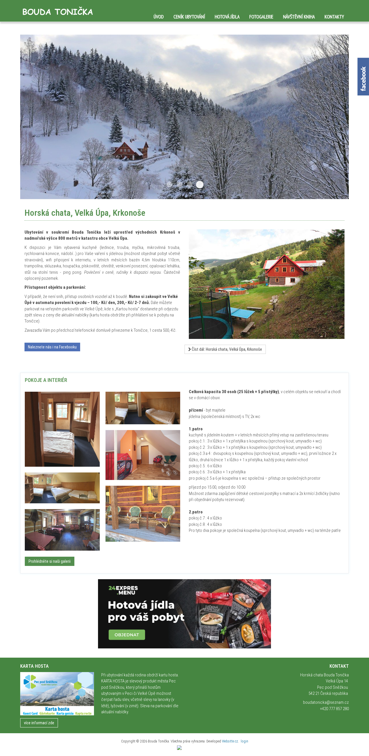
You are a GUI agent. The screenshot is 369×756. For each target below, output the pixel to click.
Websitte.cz (230, 741)
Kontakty (334, 17)
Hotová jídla (227, 17)
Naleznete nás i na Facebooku (52, 347)
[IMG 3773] (62, 429)
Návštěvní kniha (299, 17)
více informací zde (39, 723)
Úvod (159, 17)
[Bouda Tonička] (57, 11)
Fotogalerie (261, 17)
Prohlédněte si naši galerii (50, 561)
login (244, 741)
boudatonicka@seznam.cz (326, 702)
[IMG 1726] (62, 530)
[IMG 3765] (62, 487)
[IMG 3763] (143, 408)
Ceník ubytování (189, 17)
